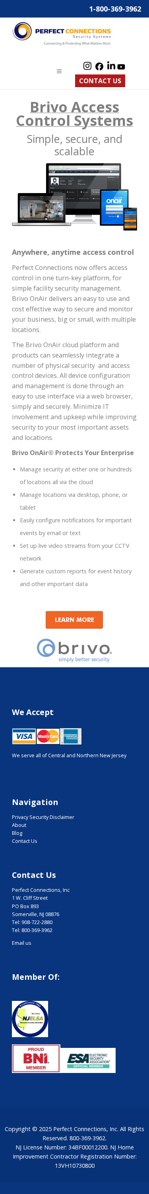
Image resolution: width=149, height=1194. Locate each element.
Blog (17, 833)
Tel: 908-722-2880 (32, 922)
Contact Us (100, 80)
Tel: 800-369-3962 (32, 930)
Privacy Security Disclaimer (43, 817)
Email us (21, 943)
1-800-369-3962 (115, 9)
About (19, 825)
